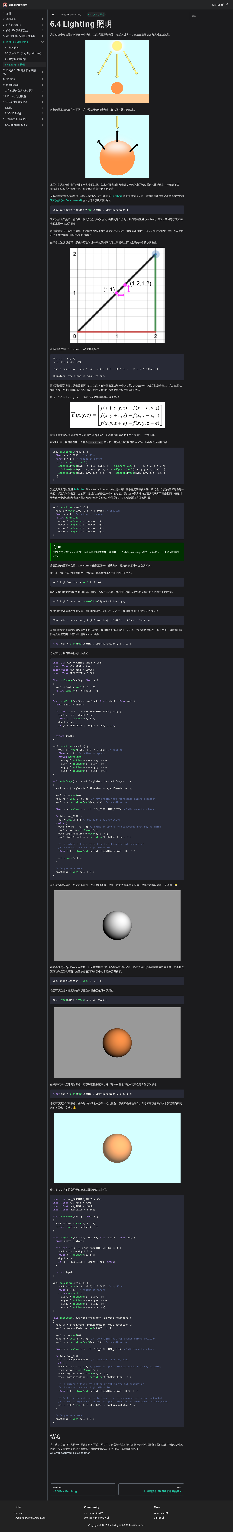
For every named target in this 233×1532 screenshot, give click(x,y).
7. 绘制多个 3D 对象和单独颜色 (19, 72)
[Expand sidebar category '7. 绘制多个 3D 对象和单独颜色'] (42, 72)
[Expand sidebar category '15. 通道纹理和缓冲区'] (42, 119)
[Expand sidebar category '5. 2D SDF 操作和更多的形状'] (42, 36)
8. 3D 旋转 (9, 79)
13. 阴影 (7, 107)
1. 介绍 (7, 13)
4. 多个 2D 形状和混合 (15, 30)
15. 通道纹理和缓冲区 (15, 119)
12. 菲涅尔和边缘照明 (15, 102)
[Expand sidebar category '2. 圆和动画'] (42, 19)
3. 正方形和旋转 (12, 24)
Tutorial (18, 1513)
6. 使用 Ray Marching (15, 42)
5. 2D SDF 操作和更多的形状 (19, 36)
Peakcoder (159, 1513)
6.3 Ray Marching (15, 59)
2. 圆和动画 (9, 19)
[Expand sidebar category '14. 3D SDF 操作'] (42, 113)
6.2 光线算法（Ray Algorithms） (24, 53)
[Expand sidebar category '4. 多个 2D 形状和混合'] (42, 30)
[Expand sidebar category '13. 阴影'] (42, 107)
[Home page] (53, 14)
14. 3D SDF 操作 (12, 113)
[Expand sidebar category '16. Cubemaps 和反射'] (42, 124)
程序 (144, 552)
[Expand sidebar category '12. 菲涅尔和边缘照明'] (42, 101)
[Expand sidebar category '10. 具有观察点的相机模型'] (42, 90)
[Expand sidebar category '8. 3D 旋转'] (42, 79)
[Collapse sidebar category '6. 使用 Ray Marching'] (42, 41)
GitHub (216, 4)
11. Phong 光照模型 (14, 96)
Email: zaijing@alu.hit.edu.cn (29, 1517)
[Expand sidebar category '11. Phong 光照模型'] (42, 96)
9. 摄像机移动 (11, 85)
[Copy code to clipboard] (180, 209)
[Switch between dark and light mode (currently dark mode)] (227, 4)
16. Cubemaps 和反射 (15, 124)
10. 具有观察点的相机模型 (18, 90)
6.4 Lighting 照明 (15, 64)
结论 (194, 16)
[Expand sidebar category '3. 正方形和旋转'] (42, 24)
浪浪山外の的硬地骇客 (95, 1517)
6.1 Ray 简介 (12, 47)
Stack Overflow (92, 1513)
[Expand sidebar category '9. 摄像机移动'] (42, 84)
